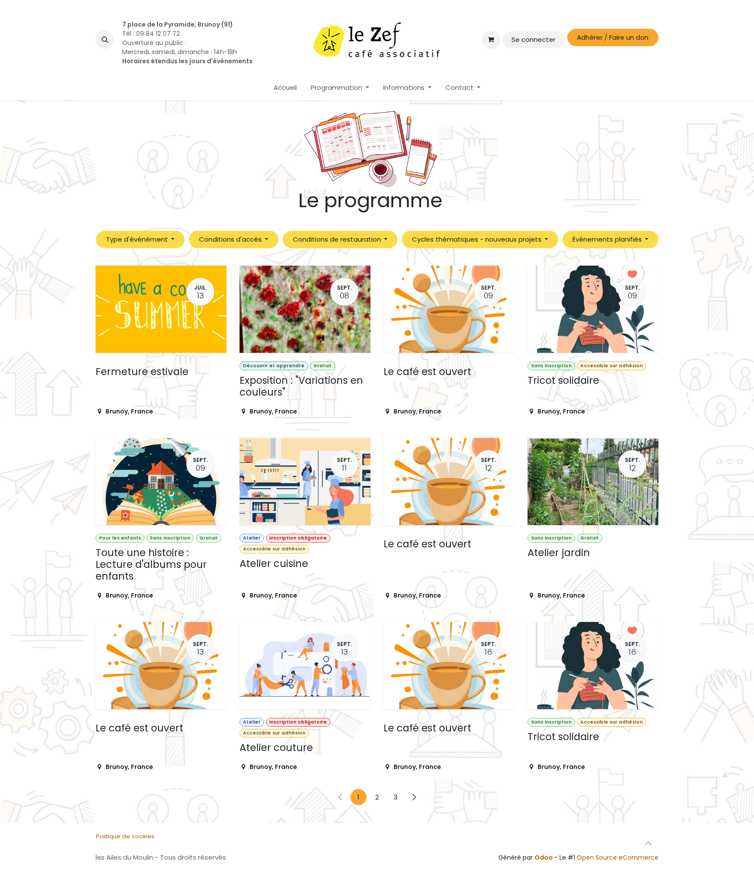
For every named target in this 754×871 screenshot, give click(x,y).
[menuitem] (285, 87)
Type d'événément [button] (138, 239)
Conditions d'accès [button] (231, 239)
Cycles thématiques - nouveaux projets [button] (477, 239)
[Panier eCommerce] (491, 40)
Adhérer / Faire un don (612, 37)
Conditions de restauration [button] (338, 239)
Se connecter (533, 39)
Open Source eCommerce (617, 857)
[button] (105, 40)
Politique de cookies (125, 836)
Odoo (544, 857)
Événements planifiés (608, 239)
